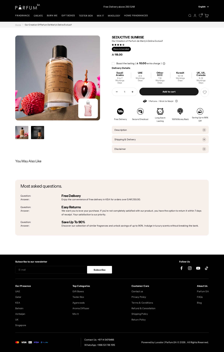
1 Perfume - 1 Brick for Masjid (158, 101)
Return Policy (139, 319)
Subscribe (99, 269)
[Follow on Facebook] (181, 268)
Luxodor (159, 342)
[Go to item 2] (37, 133)
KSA (17, 302)
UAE (17, 291)
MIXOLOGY (114, 15)
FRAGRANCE (22, 15)
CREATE (38, 15)
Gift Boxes (78, 291)
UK (17, 319)
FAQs (200, 296)
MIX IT (100, 15)
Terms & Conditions (142, 302)
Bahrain (19, 308)
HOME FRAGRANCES (136, 15)
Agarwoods (78, 302)
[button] (118, 44)
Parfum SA (203, 291)
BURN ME (52, 15)
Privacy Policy (139, 296)
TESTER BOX (86, 15)
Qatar (18, 296)
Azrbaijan (20, 313)
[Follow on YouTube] (198, 268)
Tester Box (78, 296)
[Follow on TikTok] (206, 268)
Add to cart (169, 91)
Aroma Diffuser (80, 308)
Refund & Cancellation (143, 308)
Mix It (75, 313)
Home (18, 24)
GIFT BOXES (68, 15)
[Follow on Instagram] (190, 268)
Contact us (137, 291)
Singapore (20, 325)
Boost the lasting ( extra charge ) (139, 63)
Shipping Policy (140, 313)
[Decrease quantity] (117, 92)
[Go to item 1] (21, 133)
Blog (199, 302)
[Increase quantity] (132, 92)
